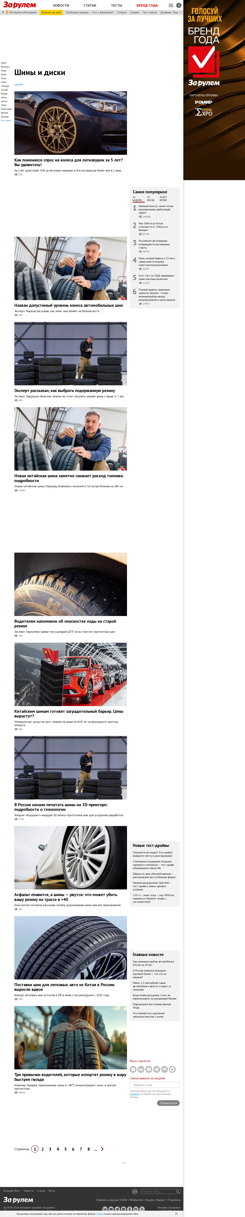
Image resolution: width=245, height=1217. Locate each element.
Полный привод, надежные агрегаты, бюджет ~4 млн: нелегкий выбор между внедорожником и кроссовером (157, 294)
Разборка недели (77, 12)
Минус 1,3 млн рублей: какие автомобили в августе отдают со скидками (152, 986)
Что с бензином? (103, 12)
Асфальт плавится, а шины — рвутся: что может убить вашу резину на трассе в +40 (65, 897)
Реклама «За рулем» (169, 1207)
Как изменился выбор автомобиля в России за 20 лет (153, 963)
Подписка (174, 1200)
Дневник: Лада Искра (174, 12)
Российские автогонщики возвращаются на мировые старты (154, 244)
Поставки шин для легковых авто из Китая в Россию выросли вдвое (64, 987)
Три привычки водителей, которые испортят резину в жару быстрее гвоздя (70, 1077)
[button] (176, 1214)
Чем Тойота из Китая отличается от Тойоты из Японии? (153, 227)
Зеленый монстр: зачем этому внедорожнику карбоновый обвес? (156, 209)
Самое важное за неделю (147, 1078)
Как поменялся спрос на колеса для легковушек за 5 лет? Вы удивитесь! (68, 162)
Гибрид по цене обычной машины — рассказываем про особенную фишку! (154, 875)
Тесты (116, 5)
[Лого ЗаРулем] (19, 5)
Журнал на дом (51, 12)
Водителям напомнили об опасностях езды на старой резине (65, 623)
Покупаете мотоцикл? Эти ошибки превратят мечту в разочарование (152, 854)
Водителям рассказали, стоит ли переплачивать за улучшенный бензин (154, 996)
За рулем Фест (12, 1190)
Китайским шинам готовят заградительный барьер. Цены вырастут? (68, 713)
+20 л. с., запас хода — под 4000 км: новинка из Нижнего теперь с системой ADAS (153, 898)
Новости (61, 5)
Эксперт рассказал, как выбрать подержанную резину (64, 390)
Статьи (90, 5)
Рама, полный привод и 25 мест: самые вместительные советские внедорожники (157, 261)
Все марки (6, 120)
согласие (134, 1094)
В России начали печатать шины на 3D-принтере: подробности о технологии (61, 807)
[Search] (178, 1191)
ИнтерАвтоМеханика (22, 12)
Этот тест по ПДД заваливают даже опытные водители (156, 277)
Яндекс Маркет (156, 1200)
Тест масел (150, 12)
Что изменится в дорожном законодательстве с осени (149, 1014)
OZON (123, 1200)
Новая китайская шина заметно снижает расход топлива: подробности (69, 478)
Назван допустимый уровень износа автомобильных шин (68, 305)
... (95, 1149)
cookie (99, 1213)
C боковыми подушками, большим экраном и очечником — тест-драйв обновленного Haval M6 (153, 865)
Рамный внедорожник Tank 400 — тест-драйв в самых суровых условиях (152, 886)
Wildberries (136, 1200)
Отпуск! (122, 12)
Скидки (134, 12)
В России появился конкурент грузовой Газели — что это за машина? (149, 974)
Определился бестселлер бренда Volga (152, 1005)
